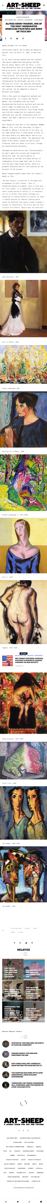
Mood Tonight (9, 1164)
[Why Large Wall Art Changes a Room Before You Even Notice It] (13, 990)
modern (13, 932)
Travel (31, 1173)
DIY (10, 1151)
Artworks (28, 20)
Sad (4, 1173)
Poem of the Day (12, 1160)
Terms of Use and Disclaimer (18, 1181)
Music (19, 1164)
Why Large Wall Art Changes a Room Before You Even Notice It (26, 1065)
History (25, 1177)
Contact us (36, 1181)
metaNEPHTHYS (20, 1188)
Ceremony (21, 1168)
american (28, 928)
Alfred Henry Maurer (17, 928)
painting (21, 932)
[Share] (5, 38)
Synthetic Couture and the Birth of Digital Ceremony (27, 1044)
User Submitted (14, 1177)
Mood (23, 1160)
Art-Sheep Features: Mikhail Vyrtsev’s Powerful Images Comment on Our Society (29, 660)
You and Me (35, 1177)
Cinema (38, 1147)
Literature (17, 1143)
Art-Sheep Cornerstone (15, 1147)
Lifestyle (21, 1156)
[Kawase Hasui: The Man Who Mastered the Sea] (34, 969)
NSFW (41, 1164)
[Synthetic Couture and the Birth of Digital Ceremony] (13, 969)
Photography (10, 1168)
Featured (40, 1151)
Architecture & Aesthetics (30, 1138)
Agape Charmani (22, 17)
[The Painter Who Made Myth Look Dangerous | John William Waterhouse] (34, 990)
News (34, 1164)
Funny (12, 1156)
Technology (21, 1173)
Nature (27, 1164)
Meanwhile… (32, 1156)
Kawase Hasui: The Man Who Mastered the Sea (24, 1054)
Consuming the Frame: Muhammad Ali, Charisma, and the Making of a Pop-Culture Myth (27, 1085)
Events (30, 1168)
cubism (35, 928)
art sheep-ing (10, 20)
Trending (40, 1173)
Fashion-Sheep (28, 1151)
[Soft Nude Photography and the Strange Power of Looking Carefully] (34, 1011)
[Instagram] (28, 1130)
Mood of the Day (34, 1160)
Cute (5, 1151)
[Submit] (17, 38)
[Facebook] (19, 1130)
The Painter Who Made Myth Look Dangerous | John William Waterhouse (27, 1075)
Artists (20, 20)
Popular (39, 1168)
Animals (30, 1147)
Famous (17, 1151)
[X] (23, 1130)
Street (11, 1173)
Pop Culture (29, 1143)
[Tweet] (11, 38)
